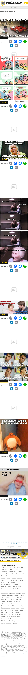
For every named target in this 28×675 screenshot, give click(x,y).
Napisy (15, 590)
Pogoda (22, 595)
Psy (14, 601)
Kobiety (7, 582)
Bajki (2, 567)
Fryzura (3, 575)
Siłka (13, 605)
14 (26, 542)
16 (14, 543)
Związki (3, 623)
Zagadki (8, 620)
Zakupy (13, 620)
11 (19, 542)
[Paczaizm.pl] (14, 3)
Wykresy (15, 618)
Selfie (9, 605)
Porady (13, 597)
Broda (18, 567)
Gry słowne (17, 575)
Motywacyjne (4, 590)
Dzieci (2, 573)
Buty (22, 567)
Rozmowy (19, 603)
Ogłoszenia (12, 593)
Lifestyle (15, 586)
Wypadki (21, 618)
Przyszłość (9, 601)
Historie (14, 578)
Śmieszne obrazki (5, 608)
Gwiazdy (3, 578)
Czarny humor (4, 571)
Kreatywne (3, 586)
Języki (2, 582)
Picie (23, 593)
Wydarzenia (4, 618)
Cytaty (16, 569)
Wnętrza (13, 616)
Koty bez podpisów (5, 584)
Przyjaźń (3, 601)
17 (16, 543)
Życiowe (15, 623)
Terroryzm (17, 612)
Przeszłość (18, 599)
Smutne (13, 608)
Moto (18, 588)
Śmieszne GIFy (19, 605)
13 (23, 542)
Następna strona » (14, 547)
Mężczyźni (3, 588)
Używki (16, 614)
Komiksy (13, 582)
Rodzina (13, 603)
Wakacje (3, 616)
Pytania (18, 601)
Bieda (6, 567)
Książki (9, 586)
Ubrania (11, 614)
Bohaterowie (12, 567)
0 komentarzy (4, 452)
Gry (12, 575)
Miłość (14, 588)
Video (20, 614)
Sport (2, 610)
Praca (2, 599)
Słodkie (16, 610)
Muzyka (11, 590)
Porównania (19, 597)
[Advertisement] (14, 526)
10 (17, 542)
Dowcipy (20, 571)
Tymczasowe (4, 614)
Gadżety (8, 575)
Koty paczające (15, 584)
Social (17, 608)
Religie (8, 603)
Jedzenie (21, 580)
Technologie (4, 612)
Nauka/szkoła (4, 593)
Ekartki (12, 573)
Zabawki (3, 620)
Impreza (3, 580)
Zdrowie (19, 620)
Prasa (6, 599)
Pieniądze (3, 595)
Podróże (16, 595)
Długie (7, 573)
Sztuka (11, 610)
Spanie (22, 608)
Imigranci (19, 578)
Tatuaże (21, 610)
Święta (6, 610)
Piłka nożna (10, 595)
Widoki (8, 616)
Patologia (18, 593)
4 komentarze (4, 159)
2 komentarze (4, 37)
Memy (19, 586)
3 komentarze (4, 262)
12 (21, 542)
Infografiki (9, 580)
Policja (2, 597)
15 (11, 543)
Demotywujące (13, 571)
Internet (15, 580)
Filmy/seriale (21, 573)
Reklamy (3, 603)
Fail (16, 573)
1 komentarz (4, 314)
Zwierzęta (8, 623)
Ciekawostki (11, 569)
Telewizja (11, 612)
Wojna (18, 616)
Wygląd (10, 618)
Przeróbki (11, 599)
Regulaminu (3, 656)
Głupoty (8, 578)
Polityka (8, 597)
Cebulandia (4, 569)
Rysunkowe (4, 605)
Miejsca (9, 588)
